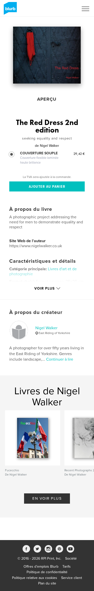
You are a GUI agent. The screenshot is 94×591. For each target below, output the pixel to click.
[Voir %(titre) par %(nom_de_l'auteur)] (47, 55)
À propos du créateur (35, 312)
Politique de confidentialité (47, 572)
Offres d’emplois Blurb (41, 566)
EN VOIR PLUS (47, 498)
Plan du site (47, 583)
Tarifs (66, 566)
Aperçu (46, 99)
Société (71, 558)
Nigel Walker (46, 328)
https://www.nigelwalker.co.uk (35, 245)
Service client (71, 578)
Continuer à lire (59, 359)
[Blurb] (9, 10)
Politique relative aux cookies (34, 578)
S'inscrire (65, 9)
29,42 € (79, 153)
